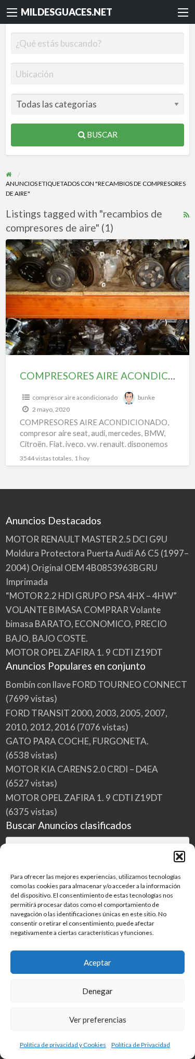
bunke (146, 397)
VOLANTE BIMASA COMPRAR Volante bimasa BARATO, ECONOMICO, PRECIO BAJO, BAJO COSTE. (86, 623)
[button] (179, 856)
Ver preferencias (97, 1019)
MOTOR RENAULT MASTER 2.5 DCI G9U (86, 539)
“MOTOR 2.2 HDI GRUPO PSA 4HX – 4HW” (91, 595)
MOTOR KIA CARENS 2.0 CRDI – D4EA (82, 769)
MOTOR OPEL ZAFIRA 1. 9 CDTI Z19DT (84, 652)
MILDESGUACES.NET (66, 12)
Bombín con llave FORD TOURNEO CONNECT (96, 684)
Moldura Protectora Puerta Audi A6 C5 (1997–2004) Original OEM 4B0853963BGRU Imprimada (97, 567)
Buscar (101, 134)
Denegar (97, 991)
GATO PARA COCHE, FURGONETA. (77, 741)
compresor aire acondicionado (75, 397)
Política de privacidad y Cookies (63, 1045)
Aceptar (97, 962)
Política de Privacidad (140, 1045)
